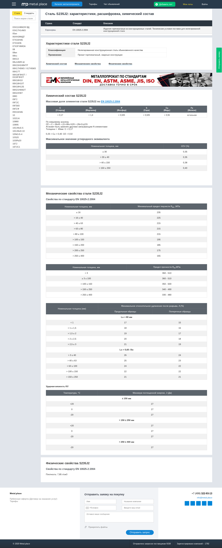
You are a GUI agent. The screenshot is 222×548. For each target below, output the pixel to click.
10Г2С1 (16, 147)
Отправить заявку (219, 60)
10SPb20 (17, 140)
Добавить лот (165, 4)
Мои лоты (188, 4)
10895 (16, 124)
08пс (15, 55)
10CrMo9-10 (19, 131)
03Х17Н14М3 (19, 30)
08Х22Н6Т (18, 93)
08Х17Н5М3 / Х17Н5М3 (24, 68)
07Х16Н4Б (18, 40)
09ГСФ (16, 109)
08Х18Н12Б (18, 86)
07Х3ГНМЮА (19, 46)
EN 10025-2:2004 (110, 101)
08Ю (15, 96)
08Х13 (16, 59)
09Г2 (15, 99)
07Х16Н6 (17, 43)
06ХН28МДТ (19, 36)
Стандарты (29, 13)
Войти (205, 4)
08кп (15, 52)
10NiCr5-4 (17, 134)
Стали (17, 13)
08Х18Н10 (18, 80)
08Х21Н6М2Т (19, 90)
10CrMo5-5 (18, 128)
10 (14, 115)
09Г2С (16, 102)
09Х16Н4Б (18, 112)
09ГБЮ (16, 105)
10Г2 (15, 143)
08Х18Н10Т (18, 83)
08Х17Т (16, 71)
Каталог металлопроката (67, 4)
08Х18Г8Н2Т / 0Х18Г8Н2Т (19, 75)
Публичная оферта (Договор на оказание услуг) (33, 499)
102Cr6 (16, 118)
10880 (16, 121)
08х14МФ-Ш (19, 62)
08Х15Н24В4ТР (20, 65)
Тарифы (14, 501)
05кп (15, 33)
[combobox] (88, 508)
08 (14, 49)
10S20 (16, 137)
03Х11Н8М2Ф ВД (21, 27)
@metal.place (204, 498)
